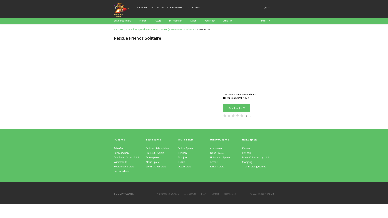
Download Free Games (169, 7)
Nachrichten (230, 193)
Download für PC (236, 108)
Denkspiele (152, 157)
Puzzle (158, 20)
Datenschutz (190, 193)
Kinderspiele (217, 166)
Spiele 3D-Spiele (155, 153)
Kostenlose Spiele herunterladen (142, 29)
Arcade (214, 162)
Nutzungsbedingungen (168, 193)
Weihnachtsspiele (156, 166)
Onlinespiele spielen (157, 148)
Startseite (118, 29)
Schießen (227, 20)
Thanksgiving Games (254, 166)
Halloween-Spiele (220, 157)
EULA (203, 193)
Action (193, 20)
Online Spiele (185, 148)
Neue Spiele (141, 7)
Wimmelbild (120, 162)
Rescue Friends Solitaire (182, 29)
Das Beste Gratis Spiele (127, 157)
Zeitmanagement (122, 20)
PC (152, 7)
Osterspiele (184, 166)
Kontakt (215, 193)
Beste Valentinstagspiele (256, 157)
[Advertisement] (248, 67)
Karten (164, 29)
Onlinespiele (193, 7)
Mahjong (183, 157)
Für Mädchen (175, 20)
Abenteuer (210, 20)
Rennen (142, 20)
